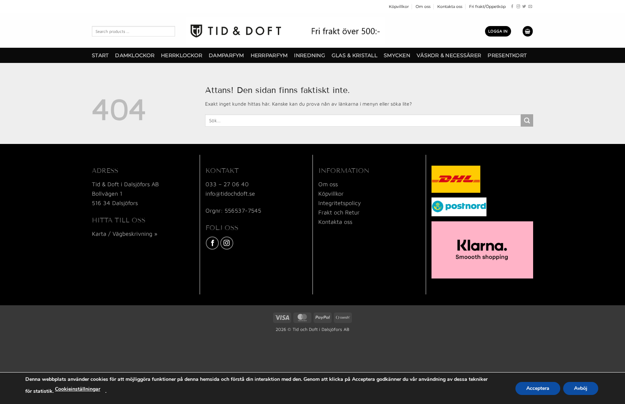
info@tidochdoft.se (230, 193)
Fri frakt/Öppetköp (487, 6)
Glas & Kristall (354, 55)
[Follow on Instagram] (518, 7)
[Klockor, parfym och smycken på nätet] (285, 30)
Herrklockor (181, 55)
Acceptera (537, 388)
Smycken (397, 55)
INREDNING (309, 55)
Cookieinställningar (77, 389)
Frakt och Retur (339, 212)
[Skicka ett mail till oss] (530, 7)
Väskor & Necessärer (449, 55)
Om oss (423, 6)
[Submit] (527, 120)
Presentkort (507, 55)
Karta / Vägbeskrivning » (124, 233)
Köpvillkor (399, 6)
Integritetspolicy (339, 202)
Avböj (580, 388)
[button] (498, 31)
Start (100, 55)
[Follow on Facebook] (512, 7)
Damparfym (226, 55)
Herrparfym (269, 55)
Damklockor (134, 55)
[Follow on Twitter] (524, 7)
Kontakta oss (449, 6)
